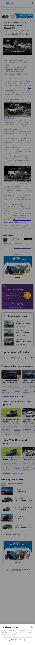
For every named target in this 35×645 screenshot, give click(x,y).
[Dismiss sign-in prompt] (17, 322)
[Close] (31, 627)
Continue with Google (18, 640)
